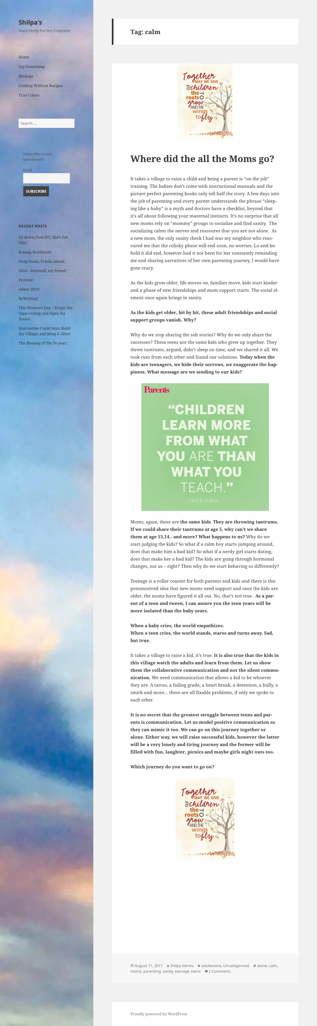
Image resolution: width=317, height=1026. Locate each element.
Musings (26, 76)
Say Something (32, 66)
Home (24, 57)
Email (27, 170)
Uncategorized (236, 965)
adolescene (211, 965)
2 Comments (220, 971)
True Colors (29, 95)
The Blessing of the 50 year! (43, 343)
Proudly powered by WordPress (158, 1013)
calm (273, 965)
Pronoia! (26, 279)
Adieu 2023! (29, 289)
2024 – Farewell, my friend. (43, 270)
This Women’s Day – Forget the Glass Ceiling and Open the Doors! (46, 313)
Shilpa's (30, 22)
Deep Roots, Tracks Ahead (42, 261)
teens (196, 971)
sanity (168, 971)
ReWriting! (28, 298)
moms (136, 971)
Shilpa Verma (182, 965)
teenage (182, 971)
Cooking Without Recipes (41, 85)
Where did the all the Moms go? (202, 158)
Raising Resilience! (35, 252)
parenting (152, 971)
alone (262, 965)
